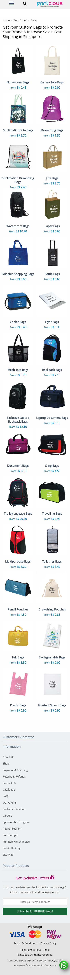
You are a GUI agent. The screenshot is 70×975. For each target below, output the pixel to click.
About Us (8, 757)
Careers (7, 815)
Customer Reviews (14, 809)
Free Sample (10, 835)
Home (6, 20)
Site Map (8, 854)
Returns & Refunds (14, 776)
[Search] (25, 3)
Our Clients (10, 802)
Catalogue (9, 789)
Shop (6, 763)
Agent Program (12, 828)
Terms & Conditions (26, 943)
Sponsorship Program (16, 822)
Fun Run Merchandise (16, 841)
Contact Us (9, 783)
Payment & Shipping (15, 770)
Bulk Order (20, 20)
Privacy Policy (48, 943)
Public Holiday (11, 848)
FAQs (6, 796)
